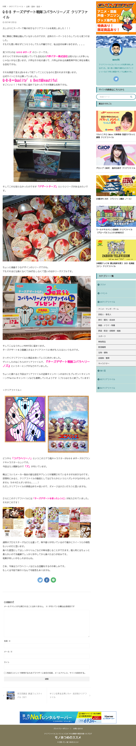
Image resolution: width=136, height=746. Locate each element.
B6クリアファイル (107, 388)
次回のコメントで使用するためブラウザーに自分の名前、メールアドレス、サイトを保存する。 (46, 673)
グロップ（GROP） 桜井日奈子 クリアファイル (115, 168)
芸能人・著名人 (104, 314)
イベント (104, 293)
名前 (7, 641)
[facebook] (46, 580)
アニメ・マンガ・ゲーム (108, 309)
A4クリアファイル (107, 302)
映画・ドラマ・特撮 (106, 325)
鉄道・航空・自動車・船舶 (109, 331)
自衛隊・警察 (103, 358)
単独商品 (102, 342)
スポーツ (102, 336)
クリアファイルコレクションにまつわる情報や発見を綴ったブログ (68, 733)
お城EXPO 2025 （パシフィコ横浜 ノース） (114, 199)
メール (8, 652)
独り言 (103, 371)
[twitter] (40, 580)
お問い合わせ (78, 728)
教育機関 (102, 347)
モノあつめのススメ (68, 737)
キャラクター (103, 363)
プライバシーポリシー (61, 728)
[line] (53, 580)
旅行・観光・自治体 (106, 320)
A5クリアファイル (107, 379)
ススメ (103, 285)
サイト (7, 662)
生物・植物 (103, 353)
